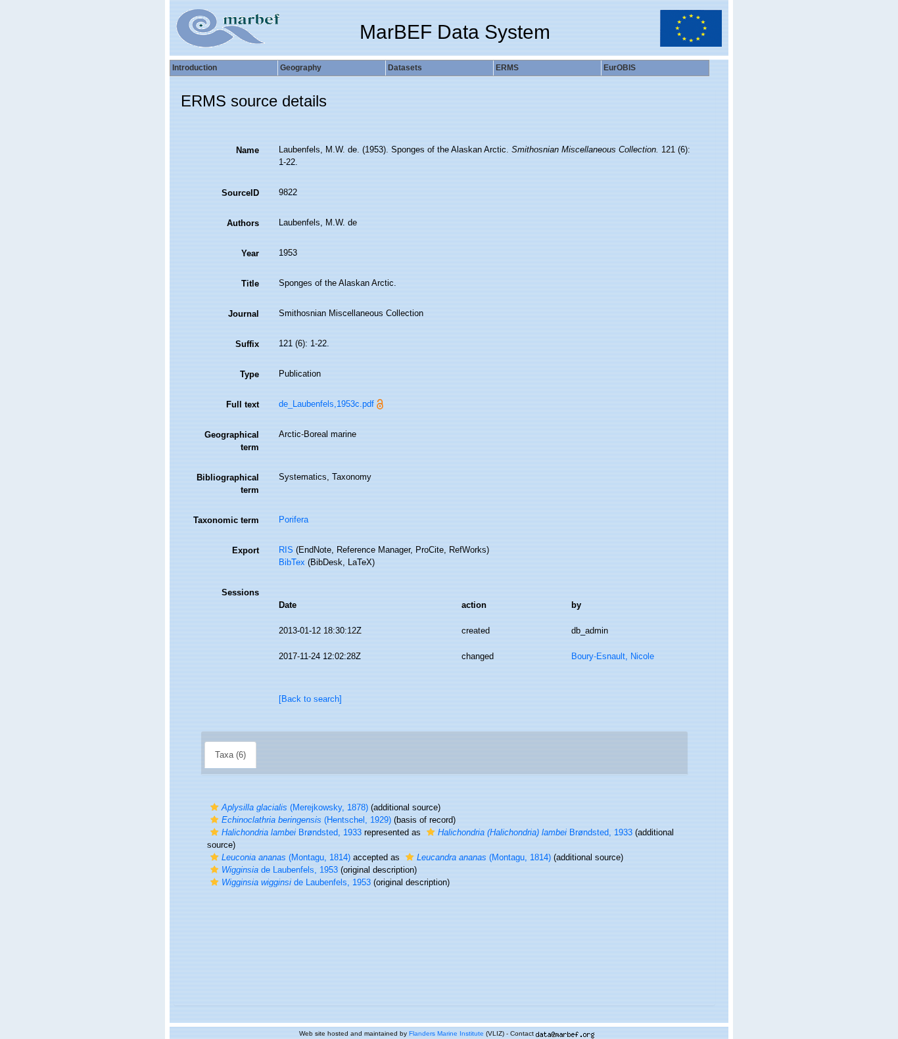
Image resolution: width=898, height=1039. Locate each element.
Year (250, 253)
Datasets (405, 67)
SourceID (240, 193)
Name (247, 150)
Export (245, 550)
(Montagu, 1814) (286, 857)
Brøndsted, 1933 (292, 832)
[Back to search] (310, 699)
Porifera (293, 519)
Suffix (247, 344)
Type (249, 374)
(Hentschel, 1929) (306, 820)
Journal (243, 314)
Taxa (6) (230, 755)
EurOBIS (619, 67)
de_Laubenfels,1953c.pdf (326, 404)
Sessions (240, 592)
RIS (286, 550)
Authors (243, 223)
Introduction (194, 67)
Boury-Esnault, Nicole (612, 656)
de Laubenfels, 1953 (280, 870)
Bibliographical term (228, 484)
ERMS (507, 67)
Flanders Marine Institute (446, 1033)
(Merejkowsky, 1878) (295, 807)
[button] (214, 807)
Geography (300, 67)
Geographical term (231, 441)
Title (250, 284)
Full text (242, 404)
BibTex (292, 562)
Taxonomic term (226, 520)
